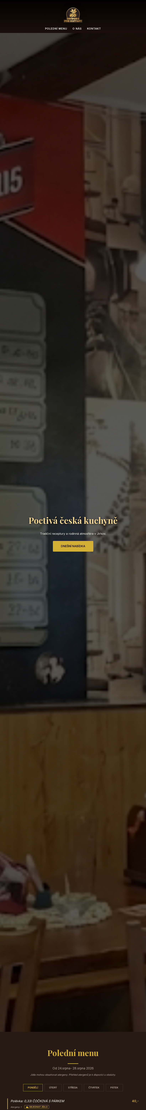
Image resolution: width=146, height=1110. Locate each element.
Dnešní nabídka (73, 546)
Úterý (53, 1087)
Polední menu (56, 28)
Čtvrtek (93, 1087)
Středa (72, 1087)
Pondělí (33, 1087)
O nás (77, 28)
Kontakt (94, 28)
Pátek (114, 1087)
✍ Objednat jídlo (37, 1107)
